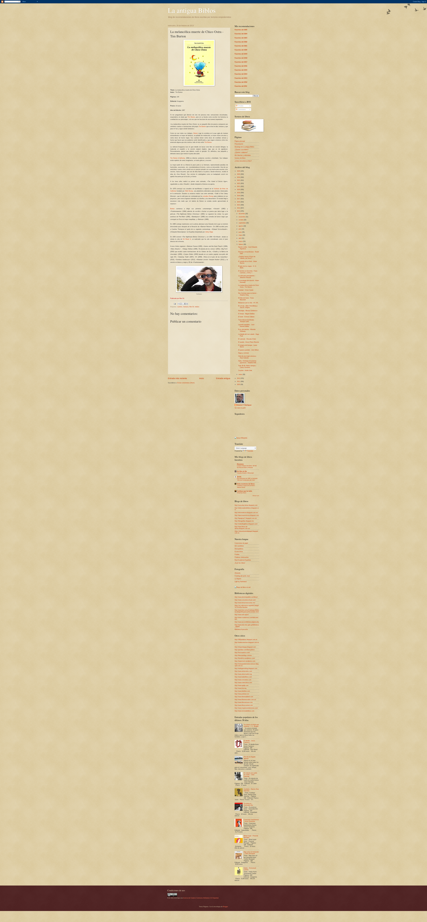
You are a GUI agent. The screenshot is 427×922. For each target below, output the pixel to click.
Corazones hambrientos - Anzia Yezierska (251, 820)
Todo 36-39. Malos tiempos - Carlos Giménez (247, 366)
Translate (250, 451)
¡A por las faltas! (240, 563)
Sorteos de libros (240, 158)
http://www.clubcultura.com (243, 682)
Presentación (239, 144)
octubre (241, 220)
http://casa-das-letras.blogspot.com (246, 505)
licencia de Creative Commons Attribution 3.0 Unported (200, 898)
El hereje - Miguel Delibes (246, 314)
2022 (239, 183)
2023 (239, 180)
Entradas (240, 106)
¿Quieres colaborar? (241, 152)
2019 (239, 192)
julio (240, 229)
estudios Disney (208, 196)
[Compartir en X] (183, 304)
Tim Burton (191, 117)
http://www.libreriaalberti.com (244, 697)
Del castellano (239, 546)
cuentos (179, 307)
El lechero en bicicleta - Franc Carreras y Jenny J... (247, 271)
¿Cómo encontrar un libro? (243, 161)
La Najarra (238, 579)
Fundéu (237, 554)
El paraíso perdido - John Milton (248, 350)
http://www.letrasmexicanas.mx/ (245, 603)
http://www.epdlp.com (241, 685)
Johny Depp (209, 232)
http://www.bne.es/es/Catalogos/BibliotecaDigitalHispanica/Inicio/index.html (247, 611)
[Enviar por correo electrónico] (179, 304)
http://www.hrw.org (240, 688)
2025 (239, 174)
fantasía (185, 307)
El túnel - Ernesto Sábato (246, 317)
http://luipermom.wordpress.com (245, 661)
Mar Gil (191, 307)
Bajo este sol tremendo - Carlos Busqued (251, 852)
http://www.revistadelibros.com (244, 711)
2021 (239, 186)
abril (240, 238)
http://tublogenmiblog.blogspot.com (246, 668)
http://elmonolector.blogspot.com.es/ (246, 512)
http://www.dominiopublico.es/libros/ (246, 597)
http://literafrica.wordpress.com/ (245, 658)
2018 (239, 195)
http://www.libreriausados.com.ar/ (245, 699)
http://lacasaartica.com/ (242, 652)
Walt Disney (189, 191)
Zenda (239, 477)
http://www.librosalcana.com (244, 702)
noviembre (242, 217)
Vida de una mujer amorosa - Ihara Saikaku (247, 357)
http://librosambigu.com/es (243, 655)
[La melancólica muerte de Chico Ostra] (199, 85)
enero (241, 374)
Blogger (225, 906)
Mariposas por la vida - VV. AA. (248, 303)
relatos (197, 307)
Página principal (240, 141)
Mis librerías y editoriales (243, 155)
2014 (239, 208)
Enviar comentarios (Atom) (185, 383)
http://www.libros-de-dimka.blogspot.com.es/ (242, 527)
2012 (239, 378)
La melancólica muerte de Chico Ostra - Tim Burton (248, 286)
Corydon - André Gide (245, 370)
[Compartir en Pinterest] (187, 304)
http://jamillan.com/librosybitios (245, 650)
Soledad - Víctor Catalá (245, 290)
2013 (239, 211)
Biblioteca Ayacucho (241, 629)
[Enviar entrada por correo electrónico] (174, 304)
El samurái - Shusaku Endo (247, 339)
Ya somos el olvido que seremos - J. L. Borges (251, 725)
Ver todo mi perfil (240, 408)
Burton (195, 133)
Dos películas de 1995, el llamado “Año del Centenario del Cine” (247, 479)
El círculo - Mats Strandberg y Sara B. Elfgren (248, 306)
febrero (241, 244)
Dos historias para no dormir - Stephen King (247, 294)
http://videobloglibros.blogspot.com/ (246, 524)
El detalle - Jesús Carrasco (249, 741)
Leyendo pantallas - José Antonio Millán (246, 325)
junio (240, 232)
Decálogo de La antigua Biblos (244, 147)
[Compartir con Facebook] (185, 304)
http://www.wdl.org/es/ (242, 614)
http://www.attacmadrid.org (243, 674)
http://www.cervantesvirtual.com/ (245, 600)
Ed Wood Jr (187, 239)
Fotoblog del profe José (242, 576)
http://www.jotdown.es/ (242, 694)
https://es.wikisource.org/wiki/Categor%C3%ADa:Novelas (247, 606)
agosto (241, 226)
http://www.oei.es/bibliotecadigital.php (247, 622)
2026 (239, 171)
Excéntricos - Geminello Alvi (248, 804)
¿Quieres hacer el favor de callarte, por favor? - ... (246, 257)
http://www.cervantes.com (243, 680)
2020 (239, 189)
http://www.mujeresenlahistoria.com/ (246, 708)
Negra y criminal (243, 353)
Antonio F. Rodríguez (244, 405)
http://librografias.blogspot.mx (244, 521)
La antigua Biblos (192, 10)
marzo (241, 241)
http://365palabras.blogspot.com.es (246, 639)
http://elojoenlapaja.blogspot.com (245, 647)
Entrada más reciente (177, 378)
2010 (239, 384)
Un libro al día (242, 471)
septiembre (242, 223)
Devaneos (240, 464)
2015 (239, 205)
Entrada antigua (223, 378)
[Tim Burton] (199, 292)
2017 (239, 199)
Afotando (237, 573)
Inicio (201, 378)
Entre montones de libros (246, 484)
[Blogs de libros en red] (242, 587)
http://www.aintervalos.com (243, 671)
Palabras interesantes (242, 557)
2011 (239, 381)
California (182, 158)
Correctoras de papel (241, 543)
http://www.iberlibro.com (242, 691)
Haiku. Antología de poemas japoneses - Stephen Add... (247, 361)
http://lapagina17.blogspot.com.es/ (246, 518)
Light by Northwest (241, 581)
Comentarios (241, 109)
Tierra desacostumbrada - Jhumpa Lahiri (246, 320)
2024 (239, 177)
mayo (241, 235)
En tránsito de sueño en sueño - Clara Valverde (250, 774)
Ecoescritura (239, 551)
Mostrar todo (256, 495)
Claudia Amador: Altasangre (245, 473)
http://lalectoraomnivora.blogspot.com (247, 515)
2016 (239, 202)
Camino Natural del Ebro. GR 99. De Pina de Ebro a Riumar (247, 466)
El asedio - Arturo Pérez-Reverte (248, 342)
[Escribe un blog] (181, 304)
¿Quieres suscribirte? (241, 149)
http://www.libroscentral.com (244, 705)
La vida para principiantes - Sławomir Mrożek (247, 276)
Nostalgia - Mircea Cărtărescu (247, 310)
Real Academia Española (243, 560)
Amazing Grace (241, 493)
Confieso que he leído (244, 491)
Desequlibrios (239, 549)
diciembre (242, 213)
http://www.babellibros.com (243, 677)
